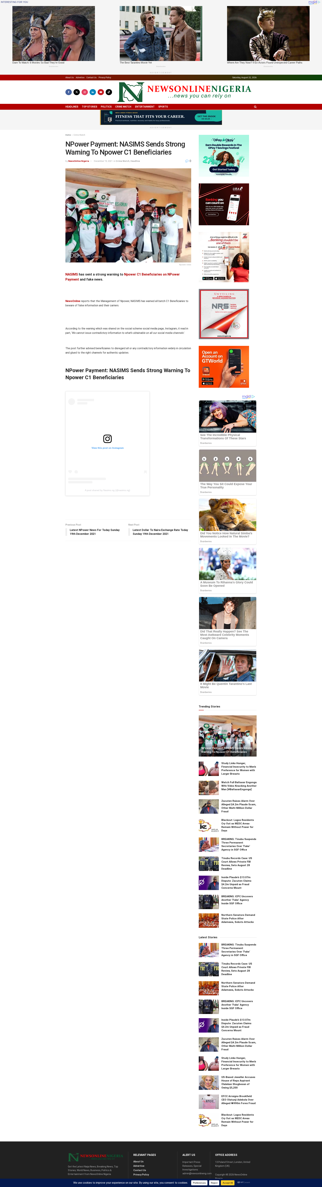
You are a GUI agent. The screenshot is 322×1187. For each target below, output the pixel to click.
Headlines (71, 106)
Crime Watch (123, 106)
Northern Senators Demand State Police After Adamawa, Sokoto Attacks (238, 918)
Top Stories (89, 106)
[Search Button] (255, 107)
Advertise (80, 77)
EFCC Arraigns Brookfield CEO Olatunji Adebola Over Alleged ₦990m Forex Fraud (238, 1100)
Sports (163, 106)
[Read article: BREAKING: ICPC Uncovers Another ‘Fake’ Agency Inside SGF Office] (209, 902)
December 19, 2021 (103, 161)
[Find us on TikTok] (109, 92)
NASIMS (71, 274)
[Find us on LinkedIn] (93, 92)
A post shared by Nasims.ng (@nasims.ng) (107, 490)
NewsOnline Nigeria (78, 161)
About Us (69, 77)
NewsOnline (72, 301)
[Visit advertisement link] (161, 117)
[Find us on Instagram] (85, 92)
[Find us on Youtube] (101, 92)
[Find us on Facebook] (68, 92)
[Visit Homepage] (184, 92)
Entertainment (145, 106)
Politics (106, 106)
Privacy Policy (105, 77)
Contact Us (91, 77)
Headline (135, 161)
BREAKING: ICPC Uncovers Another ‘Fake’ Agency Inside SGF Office (237, 900)
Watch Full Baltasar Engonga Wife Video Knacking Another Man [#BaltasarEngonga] (239, 786)
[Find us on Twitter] (76, 92)
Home (68, 135)
